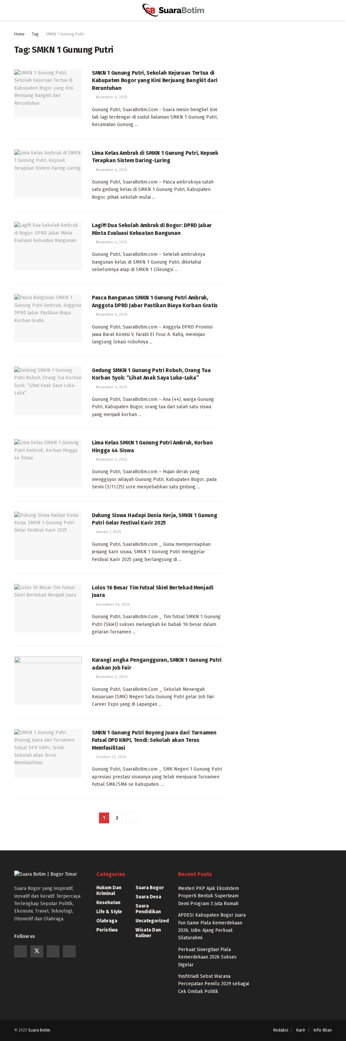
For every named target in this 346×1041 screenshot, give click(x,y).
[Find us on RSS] (69, 951)
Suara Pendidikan (148, 909)
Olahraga (106, 921)
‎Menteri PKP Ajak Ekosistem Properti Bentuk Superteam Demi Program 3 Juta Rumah (208, 896)
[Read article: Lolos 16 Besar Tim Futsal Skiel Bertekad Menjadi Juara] (48, 608)
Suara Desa (148, 897)
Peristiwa (107, 930)
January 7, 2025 (108, 532)
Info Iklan (322, 1030)
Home (19, 34)
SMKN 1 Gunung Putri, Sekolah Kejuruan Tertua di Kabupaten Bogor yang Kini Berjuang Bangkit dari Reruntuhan (155, 80)
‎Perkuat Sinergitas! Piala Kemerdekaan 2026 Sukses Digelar (207, 957)
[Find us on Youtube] (53, 951)
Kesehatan (108, 902)
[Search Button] (329, 10)
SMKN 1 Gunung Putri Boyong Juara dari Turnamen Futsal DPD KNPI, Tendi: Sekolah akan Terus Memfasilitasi (154, 740)
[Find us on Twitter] (36, 951)
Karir (300, 1030)
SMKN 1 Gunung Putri (65, 34)
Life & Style (109, 912)
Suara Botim (39, 1030)
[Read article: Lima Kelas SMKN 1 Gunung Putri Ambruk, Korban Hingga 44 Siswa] (48, 463)
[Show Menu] (17, 10)
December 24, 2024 (112, 604)
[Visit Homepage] (173, 10)
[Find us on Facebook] (20, 951)
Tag (35, 34)
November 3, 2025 (111, 459)
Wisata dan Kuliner (148, 933)
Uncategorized (152, 921)
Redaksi (280, 1030)
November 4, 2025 (111, 97)
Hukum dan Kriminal (108, 890)
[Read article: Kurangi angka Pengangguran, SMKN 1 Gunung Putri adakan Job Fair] (48, 680)
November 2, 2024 (111, 677)
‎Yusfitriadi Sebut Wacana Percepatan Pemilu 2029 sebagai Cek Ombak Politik (213, 983)
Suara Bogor (149, 888)
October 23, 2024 (110, 757)
